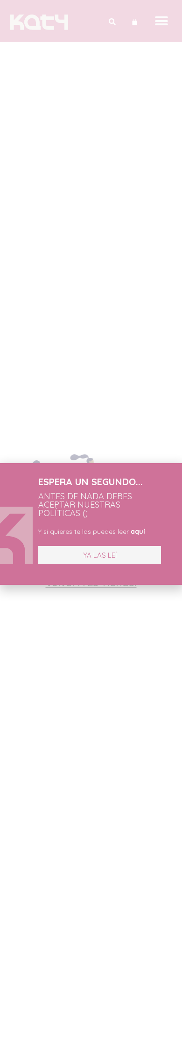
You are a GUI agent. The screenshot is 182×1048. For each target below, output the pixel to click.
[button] (99, 555)
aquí (138, 531)
